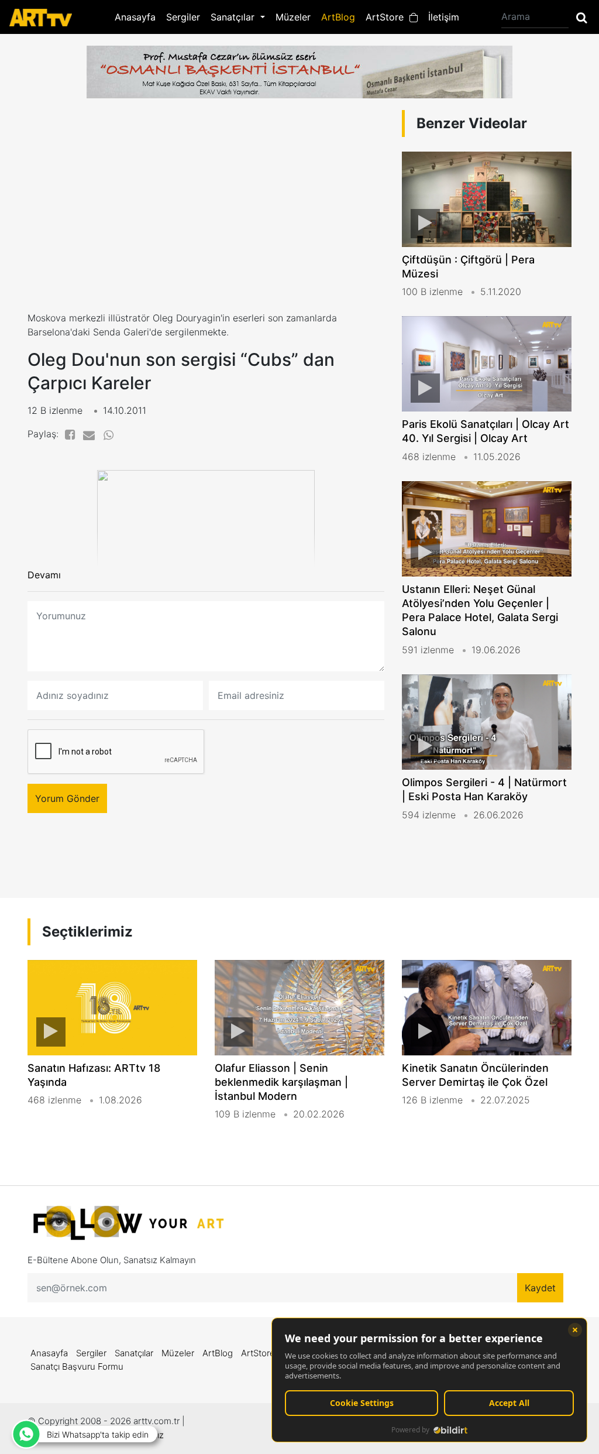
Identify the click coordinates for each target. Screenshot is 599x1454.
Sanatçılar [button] (234, 17)
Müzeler (293, 17)
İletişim (443, 17)
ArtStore (387, 17)
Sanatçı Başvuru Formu (76, 1366)
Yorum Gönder (67, 798)
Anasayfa (135, 17)
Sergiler (183, 17)
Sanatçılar (134, 1353)
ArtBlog (338, 17)
